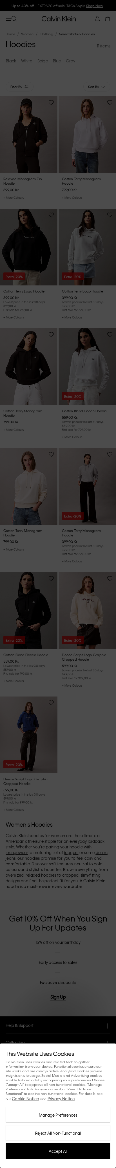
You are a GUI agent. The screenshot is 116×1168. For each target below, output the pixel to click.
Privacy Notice (61, 1098)
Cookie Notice (25, 1098)
